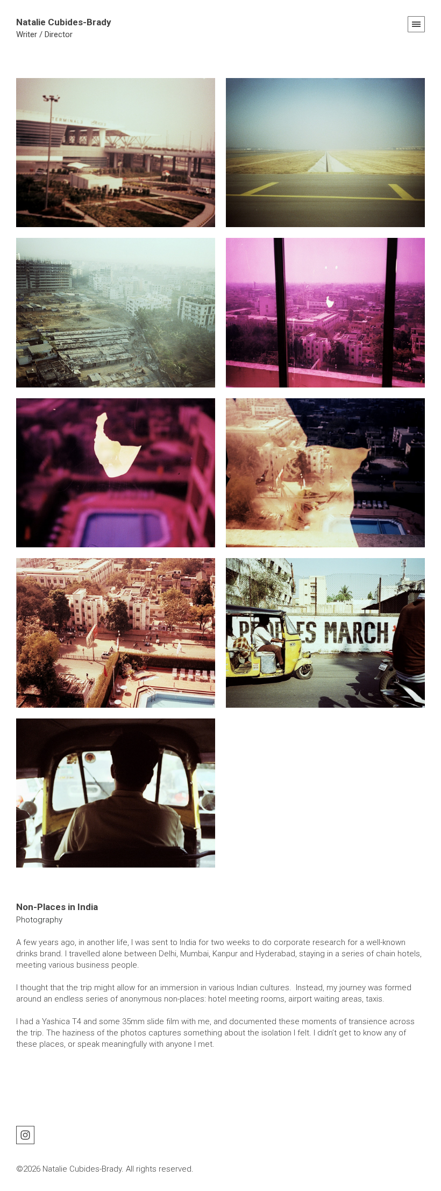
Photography (39, 920)
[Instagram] (25, 1134)
